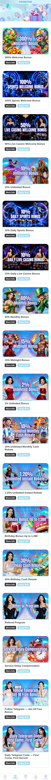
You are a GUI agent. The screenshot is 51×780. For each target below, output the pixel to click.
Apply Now (24, 63)
